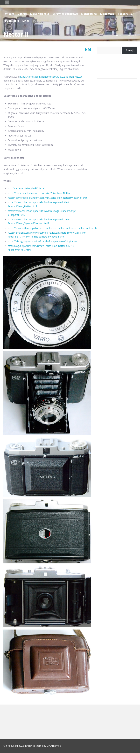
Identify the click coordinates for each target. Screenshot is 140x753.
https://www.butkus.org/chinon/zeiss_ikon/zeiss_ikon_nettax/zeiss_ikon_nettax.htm (53, 228)
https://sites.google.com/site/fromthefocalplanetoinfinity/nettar (43, 241)
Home (118, 35)
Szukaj (129, 50)
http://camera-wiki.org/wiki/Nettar (26, 188)
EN (88, 49)
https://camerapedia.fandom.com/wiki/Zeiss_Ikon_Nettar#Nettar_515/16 (48, 197)
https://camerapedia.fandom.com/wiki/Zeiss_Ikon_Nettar (50, 76)
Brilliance (30, 745)
